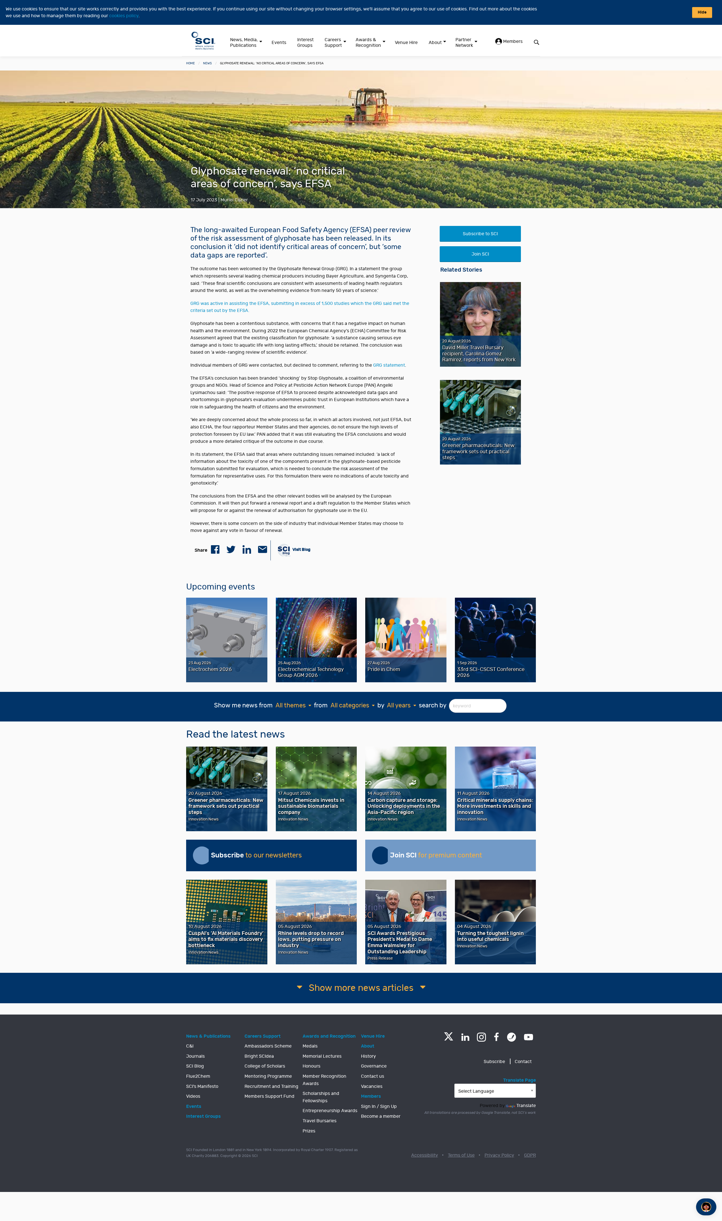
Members (512, 41)
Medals (310, 1046)
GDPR (530, 1155)
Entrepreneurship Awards (330, 1110)
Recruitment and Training (271, 1086)
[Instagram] (481, 1037)
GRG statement (389, 365)
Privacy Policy (499, 1155)
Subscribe (494, 1061)
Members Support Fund (269, 1096)
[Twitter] (449, 1038)
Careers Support (333, 43)
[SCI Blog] (511, 1037)
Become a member (380, 1116)
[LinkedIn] (465, 1037)
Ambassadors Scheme (268, 1046)
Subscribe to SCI (480, 234)
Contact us (372, 1076)
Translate (526, 1105)
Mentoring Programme (268, 1076)
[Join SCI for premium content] (381, 855)
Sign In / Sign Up (379, 1106)
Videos (193, 1096)
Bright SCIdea (259, 1056)
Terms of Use (461, 1155)
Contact (523, 1061)
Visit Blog (301, 549)
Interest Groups (305, 43)
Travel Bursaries (319, 1121)
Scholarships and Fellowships (321, 1097)
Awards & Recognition (368, 43)
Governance (374, 1066)
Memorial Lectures (322, 1056)
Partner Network (464, 43)
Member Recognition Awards (324, 1080)
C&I (189, 1046)
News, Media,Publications (244, 43)
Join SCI (480, 254)
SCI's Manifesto (202, 1086)
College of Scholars (265, 1066)
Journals (195, 1056)
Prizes (309, 1131)
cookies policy (123, 16)
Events (279, 42)
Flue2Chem (198, 1076)
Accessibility (424, 1155)
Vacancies (371, 1086)
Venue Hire (406, 42)
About (435, 42)
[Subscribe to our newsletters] (202, 855)
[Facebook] (496, 1037)
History (368, 1056)
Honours (311, 1066)
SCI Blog (195, 1066)
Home (190, 63)
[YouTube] (528, 1037)
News (207, 63)
